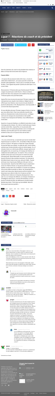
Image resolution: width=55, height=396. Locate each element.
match (12, 190)
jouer (32, 188)
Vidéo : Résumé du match (30, 204)
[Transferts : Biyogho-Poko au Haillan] (22, 381)
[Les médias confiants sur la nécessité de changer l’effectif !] (30, 229)
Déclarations (7, 33)
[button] (52, 8)
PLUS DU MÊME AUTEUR (18, 222)
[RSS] (50, 5)
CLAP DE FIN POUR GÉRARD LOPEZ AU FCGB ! (48, 118)
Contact (25, 2)
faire (18, 188)
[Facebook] (48, 5)
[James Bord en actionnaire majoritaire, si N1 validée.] (40, 112)
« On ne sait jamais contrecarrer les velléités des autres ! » (6, 235)
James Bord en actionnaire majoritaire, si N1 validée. (49, 112)
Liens (14, 2)
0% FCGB (29, 7)
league (3, 190)
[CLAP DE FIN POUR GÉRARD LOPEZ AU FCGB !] (40, 119)
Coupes (24, 7)
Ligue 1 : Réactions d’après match (9, 204)
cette (15, 188)
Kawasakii (5, 39)
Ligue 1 (8, 7)
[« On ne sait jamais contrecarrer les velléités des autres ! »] (6, 229)
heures (27, 188)
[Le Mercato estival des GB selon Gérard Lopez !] (18, 229)
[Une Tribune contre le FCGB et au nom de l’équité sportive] (40, 105)
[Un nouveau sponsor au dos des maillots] (22, 375)
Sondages (9, 2)
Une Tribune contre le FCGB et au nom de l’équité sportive (48, 105)
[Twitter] (53, 5)
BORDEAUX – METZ (30, 368)
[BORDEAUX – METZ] (22, 369)
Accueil (4, 7)
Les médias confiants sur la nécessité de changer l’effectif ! (30, 235)
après (6, 188)
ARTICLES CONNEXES (7, 222)
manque (7, 190)
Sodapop (41, 99)
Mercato (18, 7)
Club (13, 7)
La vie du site (3, 2)
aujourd (10, 188)
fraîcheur (23, 188)
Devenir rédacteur (19, 2)
